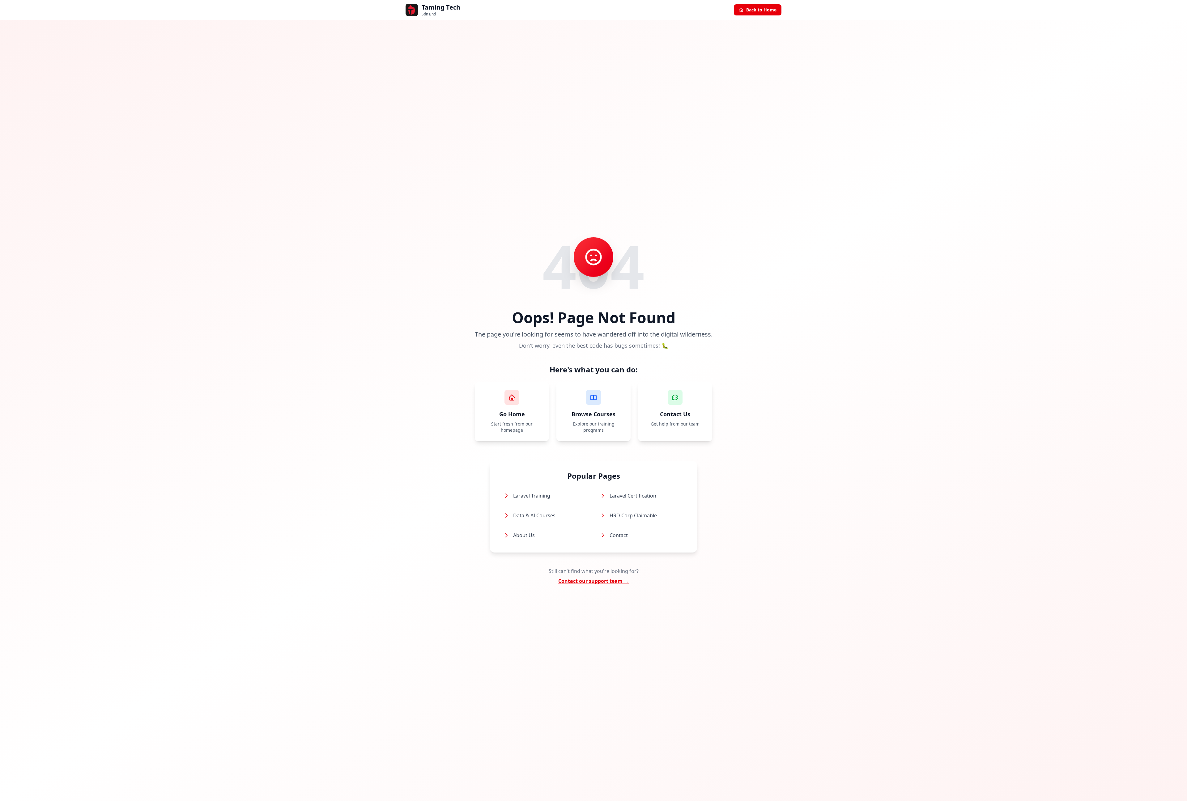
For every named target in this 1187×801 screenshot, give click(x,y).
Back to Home (761, 10)
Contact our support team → (593, 581)
